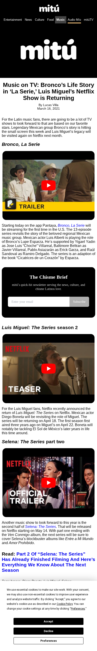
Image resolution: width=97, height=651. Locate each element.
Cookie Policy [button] (65, 604)
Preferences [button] (78, 608)
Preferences (48, 640)
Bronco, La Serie (71, 225)
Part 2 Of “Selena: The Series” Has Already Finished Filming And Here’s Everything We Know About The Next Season (48, 562)
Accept (48, 621)
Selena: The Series (40, 527)
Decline (48, 631)
